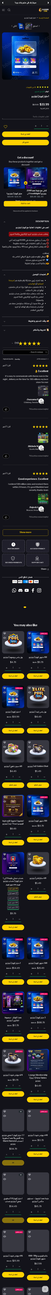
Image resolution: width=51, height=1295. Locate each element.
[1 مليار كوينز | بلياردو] (13, 697)
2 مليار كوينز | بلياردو (13, 963)
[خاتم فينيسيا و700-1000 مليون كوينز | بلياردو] (38, 1241)
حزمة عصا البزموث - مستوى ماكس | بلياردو (38, 1200)
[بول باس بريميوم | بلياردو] (13, 642)
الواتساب (31, 283)
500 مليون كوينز (13, 898)
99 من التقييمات (31, 87)
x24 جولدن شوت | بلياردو (13, 1075)
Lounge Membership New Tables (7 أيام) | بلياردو (37, 1078)
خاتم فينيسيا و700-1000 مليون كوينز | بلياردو (37, 1257)
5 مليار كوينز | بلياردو (38, 1017)
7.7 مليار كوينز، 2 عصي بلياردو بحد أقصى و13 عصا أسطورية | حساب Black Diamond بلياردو (13, 1139)
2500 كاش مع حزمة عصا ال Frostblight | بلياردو (37, 192)
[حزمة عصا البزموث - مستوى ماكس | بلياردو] (38, 1183)
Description (42, 221)
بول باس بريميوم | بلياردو (13, 657)
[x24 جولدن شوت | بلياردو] (13, 1060)
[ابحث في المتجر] (9, 10)
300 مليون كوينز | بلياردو (38, 820)
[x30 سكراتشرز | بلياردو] (38, 863)
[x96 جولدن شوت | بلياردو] (13, 1241)
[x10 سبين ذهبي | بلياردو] (13, 751)
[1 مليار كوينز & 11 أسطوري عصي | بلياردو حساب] (13, 1183)
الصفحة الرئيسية (44, 18)
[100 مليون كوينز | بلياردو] (38, 642)
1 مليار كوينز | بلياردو (14, 193)
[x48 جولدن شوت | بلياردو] (38, 1120)
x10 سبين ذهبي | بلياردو (13, 766)
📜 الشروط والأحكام (41, 330)
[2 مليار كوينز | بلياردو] (13, 948)
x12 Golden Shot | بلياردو (38, 766)
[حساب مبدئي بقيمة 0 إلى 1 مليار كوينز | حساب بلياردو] (13, 863)
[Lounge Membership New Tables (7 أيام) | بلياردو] (38, 1060)
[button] (48, 3)
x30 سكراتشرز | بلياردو (38, 878)
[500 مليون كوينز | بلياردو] (38, 948)
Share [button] (44, 569)
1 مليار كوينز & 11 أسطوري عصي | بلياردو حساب (13, 1200)
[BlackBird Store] (43, 10)
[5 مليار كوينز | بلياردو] (38, 1002)
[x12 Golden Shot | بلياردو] (38, 751)
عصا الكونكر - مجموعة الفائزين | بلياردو (13, 1019)
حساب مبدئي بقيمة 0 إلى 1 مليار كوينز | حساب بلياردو (13, 880)
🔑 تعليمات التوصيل (40, 274)
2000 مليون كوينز (13, 907)
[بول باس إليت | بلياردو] (38, 697)
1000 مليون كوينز (13, 902)
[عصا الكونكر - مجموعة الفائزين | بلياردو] (13, 1002)
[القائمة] (3, 10)
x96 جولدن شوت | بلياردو (13, 1256)
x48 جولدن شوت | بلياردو (38, 1135)
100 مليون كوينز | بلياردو (38, 657)
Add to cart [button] (25, 206)
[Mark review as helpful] (6, 409)
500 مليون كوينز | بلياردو (38, 963)
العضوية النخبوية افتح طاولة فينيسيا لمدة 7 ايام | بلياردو (13, 822)
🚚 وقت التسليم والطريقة (38, 321)
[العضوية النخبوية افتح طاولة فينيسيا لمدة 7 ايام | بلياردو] (13, 806)
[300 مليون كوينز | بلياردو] (38, 806)
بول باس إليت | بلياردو (38, 711)
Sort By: (17, 359)
